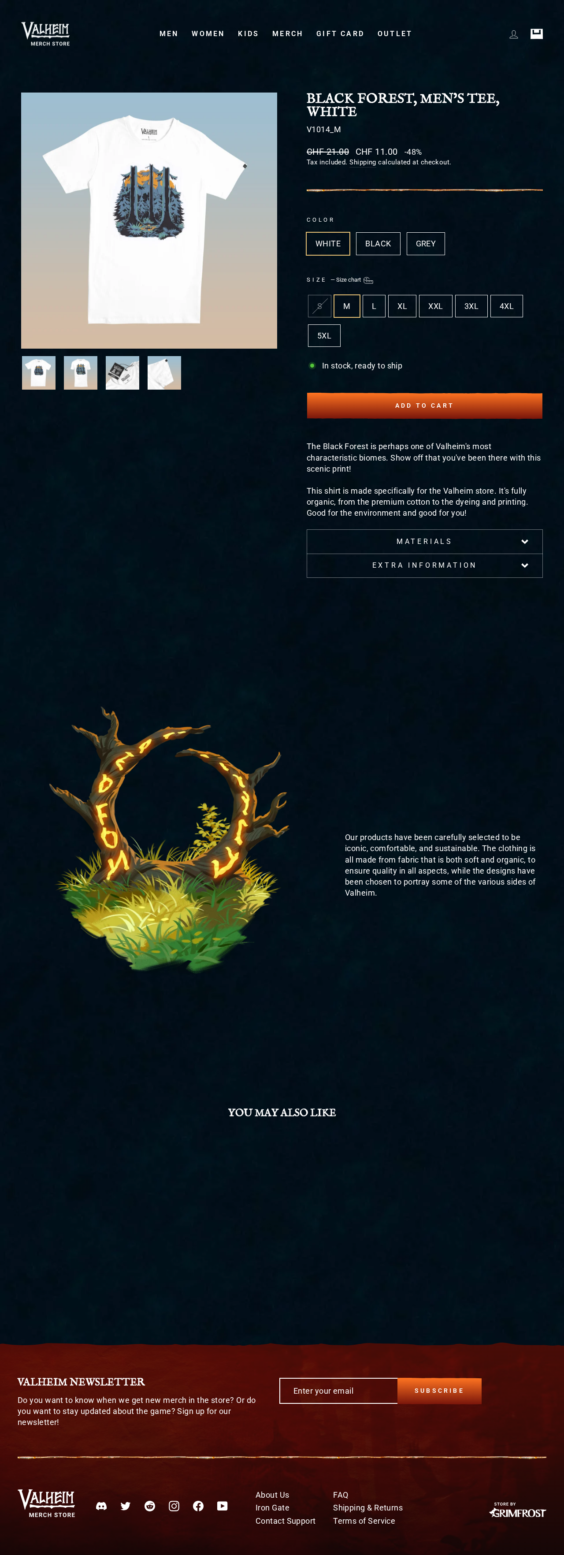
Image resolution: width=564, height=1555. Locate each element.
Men (169, 34)
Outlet (395, 34)
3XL (471, 306)
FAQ (340, 1494)
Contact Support (286, 1520)
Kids (248, 34)
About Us (272, 1494)
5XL (324, 335)
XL (402, 306)
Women (208, 34)
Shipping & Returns (368, 1507)
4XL (507, 306)
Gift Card (340, 34)
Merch (287, 34)
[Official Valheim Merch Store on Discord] (101, 1505)
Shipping (362, 162)
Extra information (425, 565)
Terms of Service (364, 1520)
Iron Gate (272, 1507)
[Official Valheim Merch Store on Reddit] (150, 1505)
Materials (425, 541)
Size (334, 279)
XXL (435, 306)
